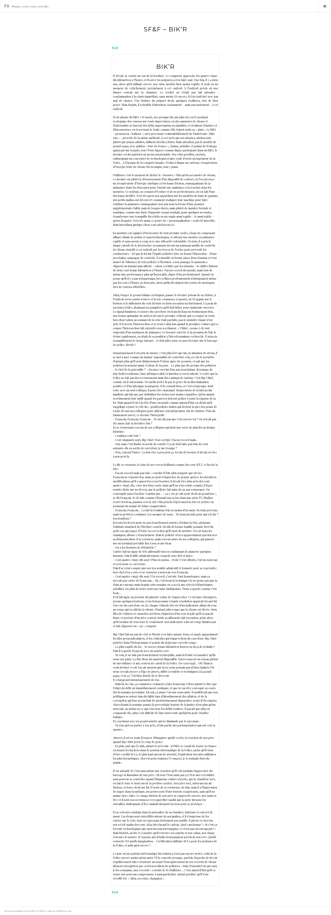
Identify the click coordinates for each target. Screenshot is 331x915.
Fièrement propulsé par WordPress (21, 910)
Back (115, 47)
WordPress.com (63, 910)
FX (7, 6)
